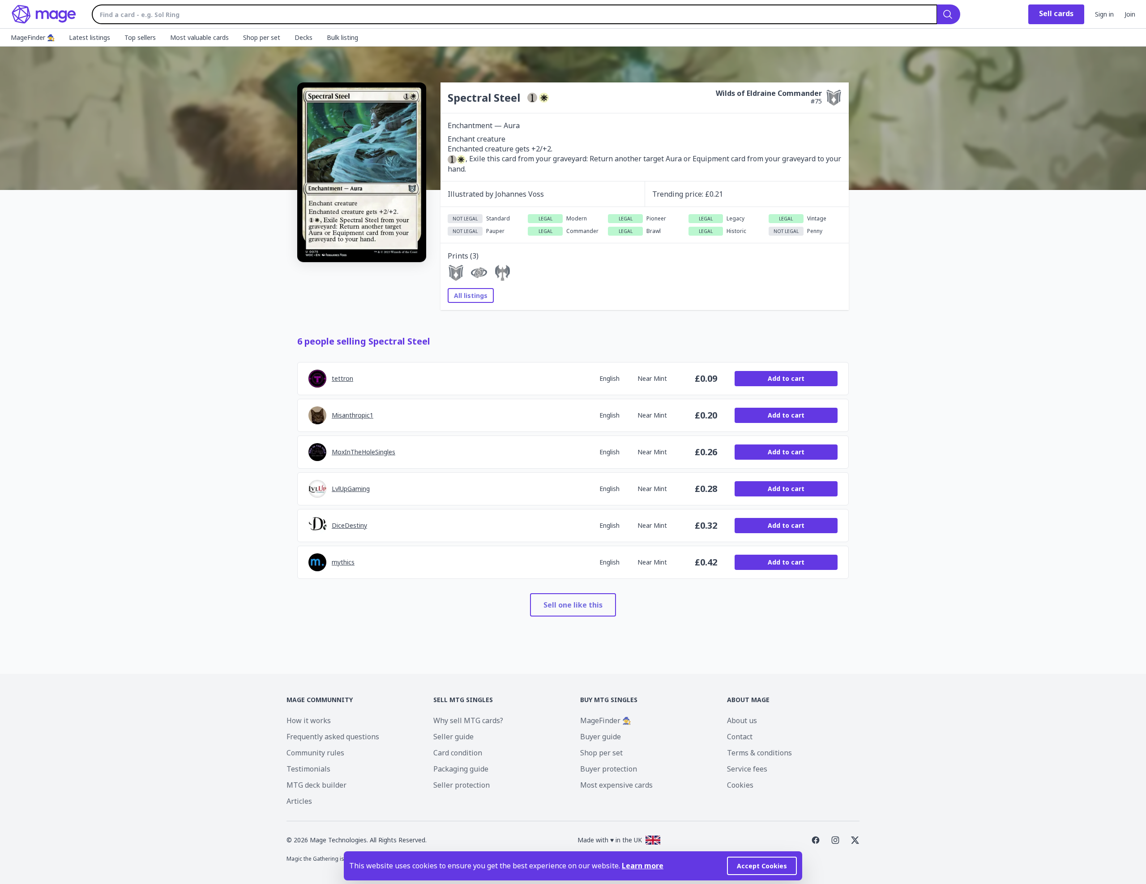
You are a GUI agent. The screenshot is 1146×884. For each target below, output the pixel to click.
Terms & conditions (759, 753)
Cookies (740, 785)
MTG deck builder (316, 785)
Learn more (642, 866)
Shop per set (601, 753)
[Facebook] (815, 840)
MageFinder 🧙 (605, 720)
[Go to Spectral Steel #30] (502, 273)
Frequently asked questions (332, 737)
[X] (855, 840)
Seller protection (461, 785)
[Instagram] (835, 840)
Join (1130, 14)
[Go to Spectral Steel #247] (479, 273)
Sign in (1104, 14)
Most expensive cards (616, 785)
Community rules (315, 753)
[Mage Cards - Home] (44, 14)
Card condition (457, 753)
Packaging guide (460, 769)
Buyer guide (600, 737)
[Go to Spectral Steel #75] (456, 273)
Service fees (747, 769)
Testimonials (308, 769)
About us (742, 720)
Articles (299, 801)
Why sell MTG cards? (468, 720)
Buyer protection (608, 769)
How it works (308, 720)
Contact (740, 737)
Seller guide (453, 737)
